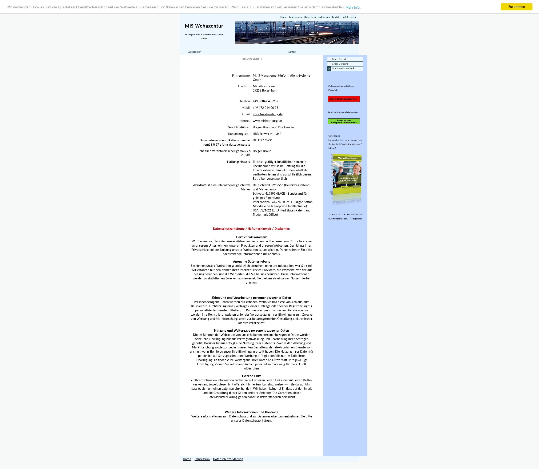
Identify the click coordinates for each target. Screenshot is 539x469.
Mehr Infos (353, 7)
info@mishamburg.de (268, 114)
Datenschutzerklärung (317, 17)
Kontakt (336, 17)
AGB (345, 17)
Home (283, 17)
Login (353, 17)
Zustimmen (516, 7)
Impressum (295, 17)
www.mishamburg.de (267, 121)
